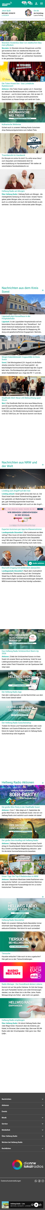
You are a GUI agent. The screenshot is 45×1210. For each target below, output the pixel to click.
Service (5, 1124)
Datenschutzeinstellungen (11, 1181)
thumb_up (40, 1205)
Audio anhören (36, 563)
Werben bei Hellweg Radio (12, 1142)
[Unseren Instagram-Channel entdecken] (43, 1181)
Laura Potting (38, 15)
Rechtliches (6, 1148)
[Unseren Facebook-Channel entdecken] (39, 1181)
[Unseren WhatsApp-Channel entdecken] (36, 1181)
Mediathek (6, 1130)
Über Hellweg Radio (9, 1136)
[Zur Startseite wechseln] (7, 4)
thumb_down (32, 1205)
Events (4, 1111)
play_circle (36, 1204)
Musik (4, 1118)
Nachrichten (6, 1099)
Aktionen (5, 1105)
